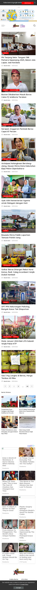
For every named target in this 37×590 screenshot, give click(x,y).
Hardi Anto (7, 65)
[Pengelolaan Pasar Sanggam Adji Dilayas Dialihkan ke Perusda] (9, 401)
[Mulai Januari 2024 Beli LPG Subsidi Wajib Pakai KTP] (18, 327)
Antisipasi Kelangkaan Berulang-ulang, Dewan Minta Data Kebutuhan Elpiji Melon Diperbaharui (18, 166)
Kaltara (6, 53)
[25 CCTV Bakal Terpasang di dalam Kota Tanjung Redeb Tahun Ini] (27, 401)
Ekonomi (13, 159)
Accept (18, 587)
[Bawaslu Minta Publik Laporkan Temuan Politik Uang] (18, 221)
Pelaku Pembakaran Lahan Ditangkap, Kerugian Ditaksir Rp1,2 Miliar (9, 431)
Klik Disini (28, 3)
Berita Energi (7, 336)
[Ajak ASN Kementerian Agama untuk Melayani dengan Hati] (18, 186)
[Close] (35, 3)
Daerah (6, 159)
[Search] (34, 25)
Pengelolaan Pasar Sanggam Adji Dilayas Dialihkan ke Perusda (7, 411)
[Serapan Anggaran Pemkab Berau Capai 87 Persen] (18, 115)
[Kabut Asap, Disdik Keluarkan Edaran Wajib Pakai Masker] (27, 422)
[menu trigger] (3, 25)
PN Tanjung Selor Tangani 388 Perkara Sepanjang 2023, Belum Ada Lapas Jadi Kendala (18, 60)
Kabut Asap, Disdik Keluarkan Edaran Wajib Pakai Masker (26, 431)
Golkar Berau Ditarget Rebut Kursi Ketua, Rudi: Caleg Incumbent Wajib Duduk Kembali (18, 272)
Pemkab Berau (8, 124)
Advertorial (7, 265)
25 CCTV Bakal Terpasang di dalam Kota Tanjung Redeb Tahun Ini (27, 411)
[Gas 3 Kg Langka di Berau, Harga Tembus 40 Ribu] (18, 362)
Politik (5, 230)
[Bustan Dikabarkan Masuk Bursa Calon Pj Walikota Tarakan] (18, 80)
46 (27, 386)
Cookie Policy (24, 584)
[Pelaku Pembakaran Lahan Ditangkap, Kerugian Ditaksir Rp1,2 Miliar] (9, 422)
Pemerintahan (14, 90)
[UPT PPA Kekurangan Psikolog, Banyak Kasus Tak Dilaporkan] (18, 293)
